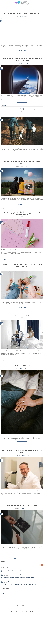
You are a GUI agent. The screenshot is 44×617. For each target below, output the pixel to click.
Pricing (39, 603)
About (3, 603)
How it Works (17, 603)
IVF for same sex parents (14, 311)
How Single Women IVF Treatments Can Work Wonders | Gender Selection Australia (18, 591)
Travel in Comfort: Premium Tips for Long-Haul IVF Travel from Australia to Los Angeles (21, 574)
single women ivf (17, 360)
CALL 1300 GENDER (22, 8)
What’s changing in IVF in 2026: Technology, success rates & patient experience (20, 584)
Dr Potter (10, 603)
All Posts (5, 105)
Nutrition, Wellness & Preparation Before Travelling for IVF (22, 13)
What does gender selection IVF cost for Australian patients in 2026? (18, 581)
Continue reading (22, 50)
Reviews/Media (24, 603)
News (18, 605)
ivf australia (12, 360)
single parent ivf (17, 500)
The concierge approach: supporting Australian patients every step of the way (20, 577)
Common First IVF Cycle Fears (22, 365)
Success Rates (32, 603)
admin (27, 16)
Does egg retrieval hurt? (22, 315)
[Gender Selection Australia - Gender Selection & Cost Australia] (22, 3)
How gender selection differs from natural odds (22, 505)
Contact (23, 605)
